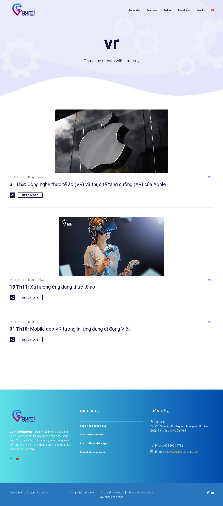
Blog (31, 177)
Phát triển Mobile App (94, 443)
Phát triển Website (92, 434)
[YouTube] (212, 492)
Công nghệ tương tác (93, 425)
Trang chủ (134, 10)
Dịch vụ (168, 10)
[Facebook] (207, 492)
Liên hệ (201, 10)
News (40, 177)
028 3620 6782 (173, 445)
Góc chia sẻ (184, 10)
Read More (30, 195)
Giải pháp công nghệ (92, 452)
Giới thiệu (151, 10)
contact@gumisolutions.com (181, 451)
